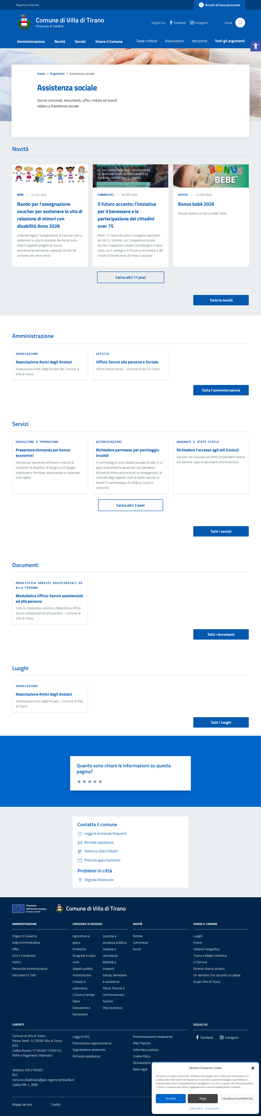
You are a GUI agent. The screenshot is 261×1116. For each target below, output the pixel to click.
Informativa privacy (146, 1049)
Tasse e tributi (146, 41)
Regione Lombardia (27, 5)
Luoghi (197, 935)
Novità (59, 41)
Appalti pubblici (83, 968)
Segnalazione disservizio (89, 1049)
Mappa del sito (22, 1104)
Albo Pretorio (141, 1043)
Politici (16, 962)
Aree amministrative (26, 942)
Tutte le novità (221, 300)
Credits (56, 1104)
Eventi (197, 942)
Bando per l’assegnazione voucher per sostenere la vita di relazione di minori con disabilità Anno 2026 (49, 215)
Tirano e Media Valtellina (210, 955)
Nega (202, 1098)
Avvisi (183, 195)
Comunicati (106, 195)
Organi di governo (24, 935)
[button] (255, 46)
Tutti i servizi (221, 531)
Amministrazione (31, 41)
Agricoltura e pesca (81, 939)
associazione (27, 354)
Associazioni (174, 41)
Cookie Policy (196, 1108)
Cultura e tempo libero (83, 998)
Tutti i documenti (221, 634)
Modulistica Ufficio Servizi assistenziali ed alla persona (49, 598)
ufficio (102, 354)
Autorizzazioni (109, 442)
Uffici (15, 949)
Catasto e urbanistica (80, 985)
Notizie (137, 935)
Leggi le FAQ (81, 1036)
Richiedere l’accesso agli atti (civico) (208, 450)
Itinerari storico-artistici (209, 968)
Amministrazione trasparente (153, 1036)
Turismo (108, 1001)
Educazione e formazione (37, 442)
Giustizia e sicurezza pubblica (115, 939)
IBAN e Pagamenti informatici (32, 1055)
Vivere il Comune (108, 41)
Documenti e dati (24, 975)
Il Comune (200, 962)
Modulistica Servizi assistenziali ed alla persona (49, 585)
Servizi (80, 41)
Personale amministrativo (29, 968)
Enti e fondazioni (24, 955)
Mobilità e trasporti (109, 965)
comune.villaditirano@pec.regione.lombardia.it (43, 1079)
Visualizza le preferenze (237, 1098)
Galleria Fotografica (206, 949)
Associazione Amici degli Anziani (44, 362)
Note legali (140, 1069)
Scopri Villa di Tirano (206, 981)
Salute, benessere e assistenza (115, 978)
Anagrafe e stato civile (198, 442)
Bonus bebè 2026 (196, 204)
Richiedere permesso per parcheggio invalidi (127, 452)
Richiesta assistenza (86, 1056)
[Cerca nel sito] (240, 22)
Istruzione (199, 41)
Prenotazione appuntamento (92, 1043)
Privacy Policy (212, 1108)
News (20, 195)
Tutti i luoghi (221, 722)
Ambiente (79, 949)
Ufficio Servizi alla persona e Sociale (127, 362)
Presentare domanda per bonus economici (43, 452)
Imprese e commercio (110, 952)
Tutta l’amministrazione (221, 390)
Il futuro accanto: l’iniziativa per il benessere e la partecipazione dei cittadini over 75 (127, 215)
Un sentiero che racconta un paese (216, 975)
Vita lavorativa (112, 1007)
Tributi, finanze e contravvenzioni (114, 991)
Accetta (171, 1098)
